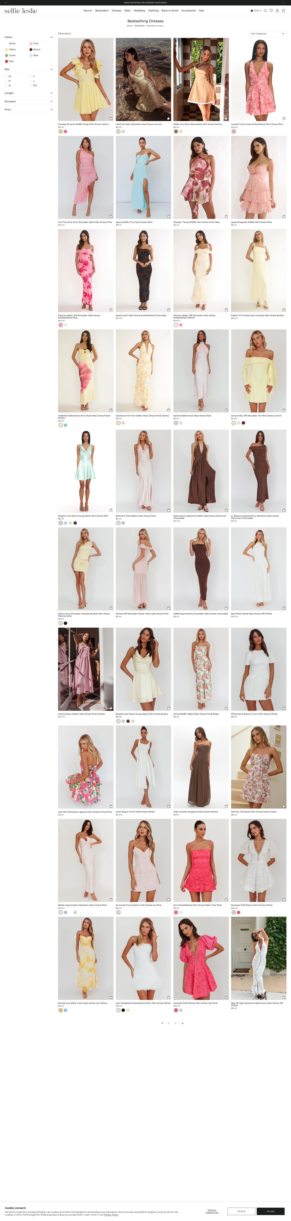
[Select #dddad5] (133, 721)
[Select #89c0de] (65, 1010)
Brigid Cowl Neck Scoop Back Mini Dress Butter (142, 714)
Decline (241, 1211)
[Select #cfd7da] (123, 131)
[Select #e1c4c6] (176, 423)
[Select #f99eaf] (61, 325)
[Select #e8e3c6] (128, 1010)
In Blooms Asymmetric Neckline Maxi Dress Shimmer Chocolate (255, 517)
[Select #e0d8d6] (118, 523)
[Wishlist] (271, 11)
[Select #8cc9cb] (65, 425)
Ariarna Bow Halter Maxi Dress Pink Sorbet (81, 714)
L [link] (34, 81)
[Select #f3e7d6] (65, 325)
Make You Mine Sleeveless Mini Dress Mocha (197, 124)
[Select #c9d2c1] (75, 912)
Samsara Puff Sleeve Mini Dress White (252, 905)
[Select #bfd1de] (65, 523)
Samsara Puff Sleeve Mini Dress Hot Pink (195, 1003)
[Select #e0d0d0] (118, 912)
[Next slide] (111, 79)
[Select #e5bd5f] (61, 1010)
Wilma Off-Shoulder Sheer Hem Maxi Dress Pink (142, 614)
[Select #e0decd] (70, 523)
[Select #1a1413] (123, 1010)
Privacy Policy (111, 1214)
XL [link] (9, 85)
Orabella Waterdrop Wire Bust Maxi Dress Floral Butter (84, 417)
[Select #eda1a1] (234, 131)
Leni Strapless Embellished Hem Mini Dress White (143, 1003)
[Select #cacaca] (234, 912)
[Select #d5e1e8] (181, 423)
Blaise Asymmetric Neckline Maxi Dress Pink (82, 905)
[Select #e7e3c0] (234, 423)
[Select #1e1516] (65, 623)
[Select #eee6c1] (61, 425)
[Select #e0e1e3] (118, 1010)
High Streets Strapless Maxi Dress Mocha (195, 812)
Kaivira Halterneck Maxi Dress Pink (192, 416)
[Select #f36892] (65, 131)
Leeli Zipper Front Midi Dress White (135, 812)
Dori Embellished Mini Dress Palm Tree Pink (197, 905)
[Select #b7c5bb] (123, 523)
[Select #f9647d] (176, 912)
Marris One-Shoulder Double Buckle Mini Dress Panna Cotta (84, 615)
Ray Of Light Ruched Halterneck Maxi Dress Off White (257, 1004)
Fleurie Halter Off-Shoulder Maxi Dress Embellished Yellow (194, 316)
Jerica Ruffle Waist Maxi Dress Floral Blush (196, 714)
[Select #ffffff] (238, 131)
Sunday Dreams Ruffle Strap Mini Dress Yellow (83, 124)
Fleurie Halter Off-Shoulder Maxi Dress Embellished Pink (79, 316)
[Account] (277, 11)
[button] (28, 36)
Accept (270, 1211)
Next (182, 1023)
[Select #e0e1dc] (238, 423)
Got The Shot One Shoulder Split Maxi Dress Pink (85, 222)
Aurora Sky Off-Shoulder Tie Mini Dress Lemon (256, 416)
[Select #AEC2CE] (65, 912)
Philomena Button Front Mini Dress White (254, 714)
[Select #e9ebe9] (181, 912)
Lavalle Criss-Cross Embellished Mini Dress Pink (257, 124)
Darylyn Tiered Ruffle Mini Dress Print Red (196, 222)
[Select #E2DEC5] (61, 623)
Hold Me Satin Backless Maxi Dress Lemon (139, 124)
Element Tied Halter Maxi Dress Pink (136, 516)
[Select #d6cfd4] (123, 423)
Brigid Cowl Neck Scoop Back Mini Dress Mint (83, 516)
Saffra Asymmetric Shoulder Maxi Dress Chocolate (200, 614)
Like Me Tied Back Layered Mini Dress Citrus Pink (85, 812)
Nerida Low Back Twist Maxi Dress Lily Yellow (82, 1003)
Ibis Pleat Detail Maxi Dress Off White (251, 614)
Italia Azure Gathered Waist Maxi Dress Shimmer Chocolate (199, 517)
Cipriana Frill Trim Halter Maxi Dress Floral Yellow (142, 416)
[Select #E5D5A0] (118, 131)
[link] (16, 43)
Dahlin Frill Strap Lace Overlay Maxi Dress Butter (257, 315)
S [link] (34, 76)
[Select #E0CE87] (61, 131)
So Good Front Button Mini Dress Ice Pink (139, 905)
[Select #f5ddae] (118, 423)
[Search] (266, 11)
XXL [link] (35, 85)
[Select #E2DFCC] (181, 131)
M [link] (9, 81)
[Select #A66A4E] (176, 131)
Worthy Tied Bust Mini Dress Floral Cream (254, 812)
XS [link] (9, 76)
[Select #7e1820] (243, 423)
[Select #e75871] (238, 912)
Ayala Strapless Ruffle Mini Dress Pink (251, 222)
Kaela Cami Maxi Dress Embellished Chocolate (141, 315)
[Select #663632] (75, 523)
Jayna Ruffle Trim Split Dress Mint (134, 222)
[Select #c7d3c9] (61, 523)
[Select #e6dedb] (61, 912)
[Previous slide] (60, 79)
